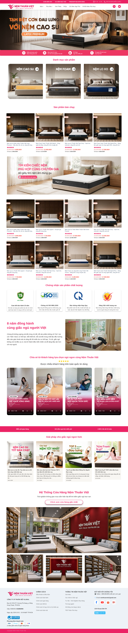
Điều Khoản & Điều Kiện (43, 594)
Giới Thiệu (58, 6)
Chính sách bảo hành (42, 597)
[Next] (123, 30)
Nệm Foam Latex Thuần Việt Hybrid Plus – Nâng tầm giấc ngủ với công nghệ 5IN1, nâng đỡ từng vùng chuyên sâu (107, 144)
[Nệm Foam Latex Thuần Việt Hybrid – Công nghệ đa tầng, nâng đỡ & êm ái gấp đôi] (49, 127)
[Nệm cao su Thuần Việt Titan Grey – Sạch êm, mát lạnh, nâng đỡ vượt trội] (78, 127)
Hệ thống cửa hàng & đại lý (73, 607)
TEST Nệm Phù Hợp (71, 610)
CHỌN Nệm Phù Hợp (88, 6)
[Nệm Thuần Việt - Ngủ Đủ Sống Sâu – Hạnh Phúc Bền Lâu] (22, 6)
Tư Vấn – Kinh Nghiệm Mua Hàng (75, 601)
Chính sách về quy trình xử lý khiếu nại (47, 607)
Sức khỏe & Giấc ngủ (71, 597)
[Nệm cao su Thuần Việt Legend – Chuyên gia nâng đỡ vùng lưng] (49, 213)
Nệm (41, 6)
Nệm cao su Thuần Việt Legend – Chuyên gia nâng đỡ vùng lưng (48, 230)
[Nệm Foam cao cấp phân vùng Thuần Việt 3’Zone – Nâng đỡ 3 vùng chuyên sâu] (78, 255)
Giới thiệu (68, 594)
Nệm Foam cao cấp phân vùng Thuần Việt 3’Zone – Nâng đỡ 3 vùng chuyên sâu (76, 271)
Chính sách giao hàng (42, 601)
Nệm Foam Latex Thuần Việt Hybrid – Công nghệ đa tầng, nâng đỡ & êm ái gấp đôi (48, 144)
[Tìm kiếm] (114, 6)
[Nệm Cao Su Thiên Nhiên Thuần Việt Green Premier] (78, 213)
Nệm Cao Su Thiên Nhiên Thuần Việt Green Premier (77, 230)
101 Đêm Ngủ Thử (74, 6)
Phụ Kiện (49, 6)
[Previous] (4, 30)
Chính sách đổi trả (41, 604)
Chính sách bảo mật (42, 610)
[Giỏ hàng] (119, 6)
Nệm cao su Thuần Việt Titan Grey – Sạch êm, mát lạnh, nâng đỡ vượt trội (78, 144)
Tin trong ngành (69, 604)
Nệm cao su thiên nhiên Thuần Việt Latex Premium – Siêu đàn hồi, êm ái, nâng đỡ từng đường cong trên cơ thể (19, 144)
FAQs (65, 6)
